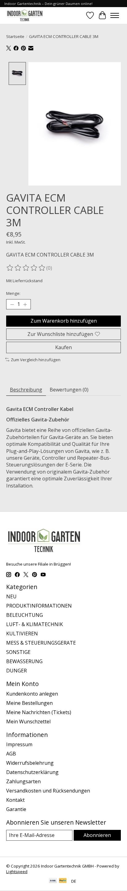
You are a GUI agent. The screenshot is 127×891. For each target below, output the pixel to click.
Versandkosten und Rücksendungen (48, 790)
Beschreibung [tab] (26, 389)
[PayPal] (63, 881)
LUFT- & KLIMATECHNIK (34, 624)
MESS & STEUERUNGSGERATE (41, 642)
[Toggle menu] (115, 15)
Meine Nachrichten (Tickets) (38, 712)
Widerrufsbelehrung (30, 762)
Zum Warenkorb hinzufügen (64, 320)
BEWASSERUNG (24, 661)
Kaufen (63, 347)
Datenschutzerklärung (32, 772)
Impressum (19, 744)
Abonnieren (97, 835)
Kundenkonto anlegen (32, 693)
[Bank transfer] (53, 881)
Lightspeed (16, 871)
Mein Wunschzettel (28, 721)
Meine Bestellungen (29, 703)
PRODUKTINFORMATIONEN (39, 605)
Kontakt (15, 800)
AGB (11, 753)
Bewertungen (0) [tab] (69, 389)
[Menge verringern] (12, 304)
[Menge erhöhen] (25, 304)
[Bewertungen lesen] (26, 268)
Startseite (15, 36)
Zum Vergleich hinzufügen (35, 359)
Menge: (13, 293)
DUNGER (16, 670)
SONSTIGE (18, 652)
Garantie (16, 809)
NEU (11, 596)
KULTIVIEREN (22, 633)
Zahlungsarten (23, 781)
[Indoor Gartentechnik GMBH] (24, 15)
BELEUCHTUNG (24, 615)
